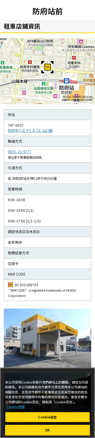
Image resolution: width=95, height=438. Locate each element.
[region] (47, 403)
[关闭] (88, 374)
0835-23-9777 (19, 151)
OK (47, 430)
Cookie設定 (47, 417)
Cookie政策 (15, 406)
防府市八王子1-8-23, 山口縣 (30, 130)
